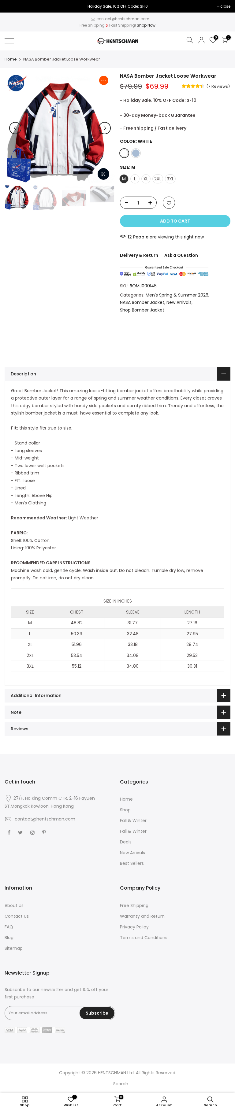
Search (120, 1084)
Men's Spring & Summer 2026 (177, 295)
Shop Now (146, 25)
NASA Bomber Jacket (142, 302)
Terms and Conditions (143, 938)
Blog (9, 938)
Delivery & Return (139, 255)
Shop (125, 810)
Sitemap (14, 948)
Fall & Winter (133, 820)
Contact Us (17, 916)
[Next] (105, 128)
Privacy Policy (134, 927)
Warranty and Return (142, 916)
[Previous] (15, 128)
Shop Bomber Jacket (142, 310)
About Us (14, 905)
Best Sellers (132, 863)
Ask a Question (181, 255)
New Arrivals (179, 302)
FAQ (9, 927)
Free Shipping (134, 905)
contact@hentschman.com (122, 18)
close (225, 6)
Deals (126, 842)
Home (11, 59)
